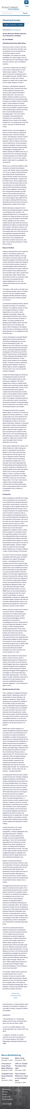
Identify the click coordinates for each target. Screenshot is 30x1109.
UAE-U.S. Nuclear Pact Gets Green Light (21, 1066)
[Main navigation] (26, 2)
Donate (5, 1092)
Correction (5, 1058)
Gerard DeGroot (16, 30)
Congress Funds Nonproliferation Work (7, 1076)
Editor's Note (19, 1058)
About (4, 1094)
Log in (27, 6)
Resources (6, 1089)
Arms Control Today (13, 25)
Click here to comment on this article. (15, 995)
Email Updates (7, 1099)
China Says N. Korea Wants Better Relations (7, 1066)
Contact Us (6, 1097)
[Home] (12, 8)
